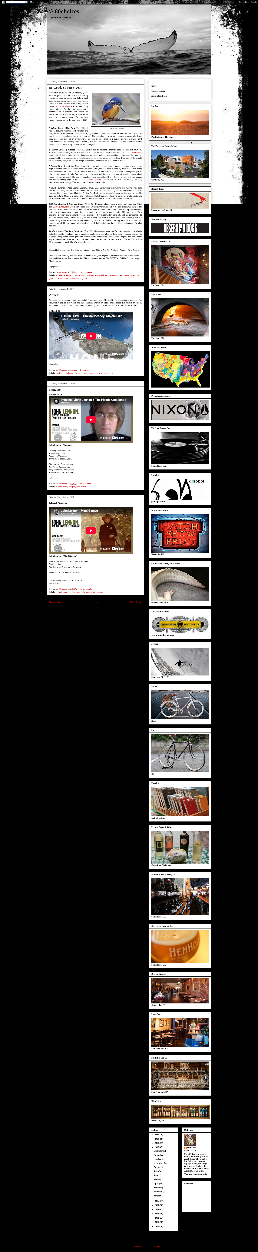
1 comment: (85, 370)
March (157, 1187)
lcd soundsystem (115, 275)
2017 (157, 1147)
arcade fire (60, 275)
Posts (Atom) (101, 612)
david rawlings (88, 275)
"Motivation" (136, 152)
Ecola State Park (159, 96)
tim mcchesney (93, 373)
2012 (157, 1218)
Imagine (55, 389)
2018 (157, 1143)
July (156, 1171)
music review (129, 275)
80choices (191, 1148)
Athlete (54, 295)
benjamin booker (73, 275)
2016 (157, 1201)
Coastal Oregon (158, 91)
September (159, 1163)
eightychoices (101, 275)
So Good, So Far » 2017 (65, 87)
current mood (61, 487)
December (158, 1151)
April (156, 1183)
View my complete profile (195, 1174)
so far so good (63, 106)
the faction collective (65, 373)
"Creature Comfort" (93, 180)
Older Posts (135, 602)
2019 (157, 1139)
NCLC (154, 86)
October (158, 1159)
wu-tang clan (81, 278)
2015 (157, 1205)
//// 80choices (63, 11)
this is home (80, 373)
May (156, 1179)
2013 (157, 1214)
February (158, 1191)
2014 (157, 1209)
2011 (157, 1222)
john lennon (81, 487)
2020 (157, 1135)
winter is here (107, 373)
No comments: (86, 272)
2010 (157, 1226)
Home (96, 602)
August (157, 1167)
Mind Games (58, 503)
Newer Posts (56, 602)
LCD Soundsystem (61, 207)
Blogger (157, 1246)
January (158, 1196)
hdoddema (137, 1246)
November (159, 1155)
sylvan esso (70, 278)
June (156, 1175)
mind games (98, 592)
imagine (72, 487)
